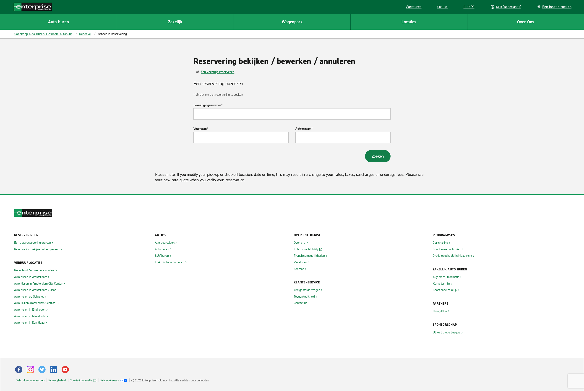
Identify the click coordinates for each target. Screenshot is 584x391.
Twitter (42, 369)
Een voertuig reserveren (217, 72)
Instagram (30, 369)
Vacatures (415, 7)
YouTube (65, 369)
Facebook (19, 369)
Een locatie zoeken (557, 6)
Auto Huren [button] (58, 22)
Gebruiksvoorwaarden (30, 380)
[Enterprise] (33, 7)
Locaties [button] (409, 22)
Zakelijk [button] (175, 22)
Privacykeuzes (109, 380)
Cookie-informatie (81, 380)
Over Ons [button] (525, 22)
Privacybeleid (57, 380)
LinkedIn (54, 369)
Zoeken (378, 156)
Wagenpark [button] (292, 22)
